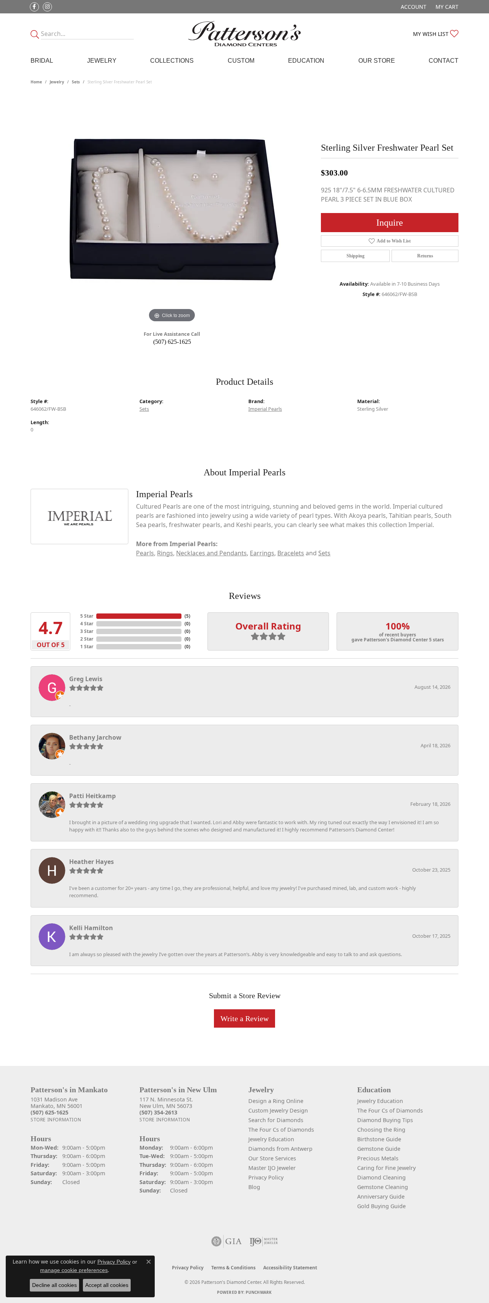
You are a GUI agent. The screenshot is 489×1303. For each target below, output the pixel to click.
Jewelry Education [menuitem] (380, 1101)
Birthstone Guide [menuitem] (379, 1139)
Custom (241, 60)
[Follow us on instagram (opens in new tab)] (47, 6)
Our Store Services (272, 1158)
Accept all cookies (106, 1285)
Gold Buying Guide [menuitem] (381, 1206)
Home (36, 82)
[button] (412, 6)
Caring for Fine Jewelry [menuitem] (386, 1167)
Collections (172, 60)
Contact (443, 60)
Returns (425, 256)
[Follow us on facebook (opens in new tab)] (34, 6)
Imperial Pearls (265, 408)
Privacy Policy (265, 1177)
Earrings (262, 553)
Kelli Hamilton (91, 928)
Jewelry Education (271, 1139)
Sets (76, 82)
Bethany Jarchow (95, 737)
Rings (165, 553)
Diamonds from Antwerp (280, 1148)
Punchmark (259, 1292)
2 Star (86, 639)
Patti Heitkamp (92, 796)
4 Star (86, 623)
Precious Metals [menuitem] (377, 1158)
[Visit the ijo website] (263, 1241)
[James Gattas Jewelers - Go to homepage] (245, 33)
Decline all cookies (54, 1285)
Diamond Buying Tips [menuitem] (385, 1120)
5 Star (86, 616)
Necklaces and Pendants (211, 553)
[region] (172, 209)
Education (306, 60)
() (187, 616)
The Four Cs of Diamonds (281, 1129)
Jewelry (102, 60)
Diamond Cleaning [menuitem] (381, 1177)
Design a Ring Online (275, 1101)
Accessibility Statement (290, 1267)
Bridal (42, 60)
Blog (254, 1187)
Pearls (145, 553)
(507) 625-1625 (172, 341)
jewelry (57, 82)
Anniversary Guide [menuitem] (381, 1196)
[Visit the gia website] (226, 1241)
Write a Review (244, 1018)
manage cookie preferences (74, 1270)
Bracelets (290, 553)
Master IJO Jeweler (272, 1167)
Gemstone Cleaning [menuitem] (382, 1187)
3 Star (86, 631)
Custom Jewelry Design (278, 1110)
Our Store (376, 60)
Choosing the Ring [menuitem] (381, 1129)
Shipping (355, 256)
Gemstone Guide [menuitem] (378, 1148)
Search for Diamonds (275, 1120)
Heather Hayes (91, 861)
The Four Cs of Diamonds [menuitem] (390, 1110)
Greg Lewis (85, 679)
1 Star (86, 646)
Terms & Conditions (233, 1267)
